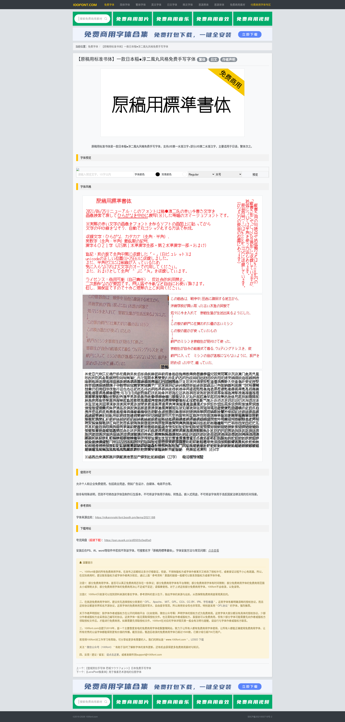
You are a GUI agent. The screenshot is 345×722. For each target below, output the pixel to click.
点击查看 (213, 550)
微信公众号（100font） (100, 647)
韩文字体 (188, 4)
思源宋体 (219, 4)
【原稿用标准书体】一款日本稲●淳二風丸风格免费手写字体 (134, 46)
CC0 (181, 601)
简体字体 (125, 4)
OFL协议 (223, 605)
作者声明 (228, 59)
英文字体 (156, 4)
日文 (214, 59)
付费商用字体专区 (261, 4)
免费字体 (109, 4)
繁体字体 (141, 4)
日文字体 (172, 4)
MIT (167, 601)
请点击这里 (112, 654)
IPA (199, 601)
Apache (157, 601)
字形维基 (208, 601)
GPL (174, 601)
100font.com (92, 716)
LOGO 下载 (197, 639)
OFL (147, 601)
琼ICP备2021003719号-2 (260, 716)
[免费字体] (85, 4)
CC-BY (190, 601)
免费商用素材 (237, 4)
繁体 (202, 59)
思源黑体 (204, 4)
